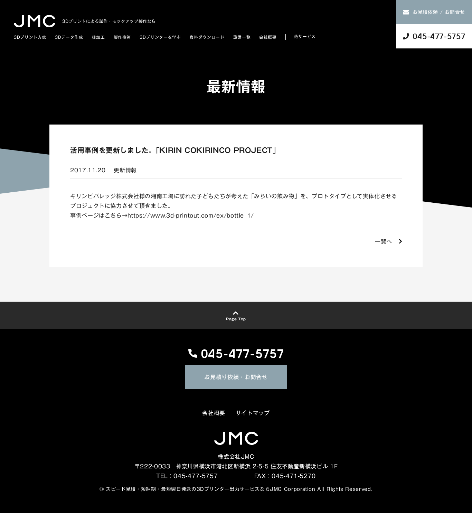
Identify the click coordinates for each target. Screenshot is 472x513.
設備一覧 (242, 37)
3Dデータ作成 (69, 37)
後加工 (98, 37)
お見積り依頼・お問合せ (235, 377)
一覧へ (383, 241)
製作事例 (122, 37)
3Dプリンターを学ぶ (160, 37)
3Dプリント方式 (30, 37)
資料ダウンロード (207, 37)
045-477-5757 (242, 353)
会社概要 (268, 37)
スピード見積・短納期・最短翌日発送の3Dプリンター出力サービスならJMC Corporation (210, 489)
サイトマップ (253, 413)
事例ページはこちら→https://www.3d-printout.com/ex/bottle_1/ (162, 215)
